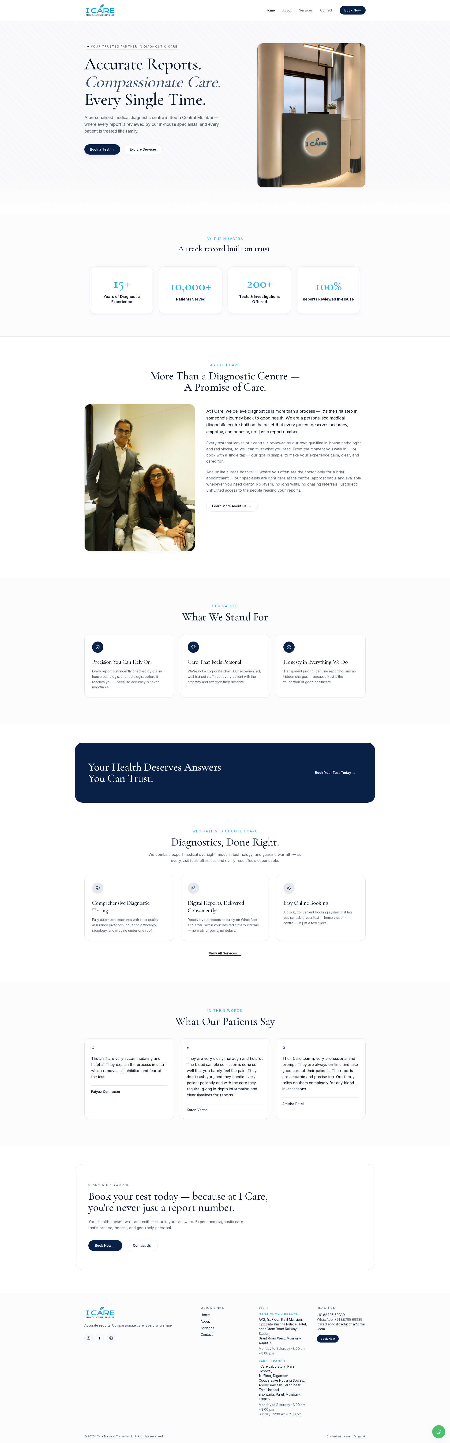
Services (306, 10)
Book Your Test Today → (335, 773)
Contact (326, 10)
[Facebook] (100, 1338)
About (287, 10)
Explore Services (143, 149)
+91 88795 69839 (331, 1315)
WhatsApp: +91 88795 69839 (339, 1319)
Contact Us (142, 1245)
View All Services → (225, 953)
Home (270, 10)
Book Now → (105, 1245)
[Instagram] (88, 1338)
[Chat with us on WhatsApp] (438, 1431)
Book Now (352, 10)
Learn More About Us (232, 506)
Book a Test (102, 149)
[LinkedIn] (111, 1338)
